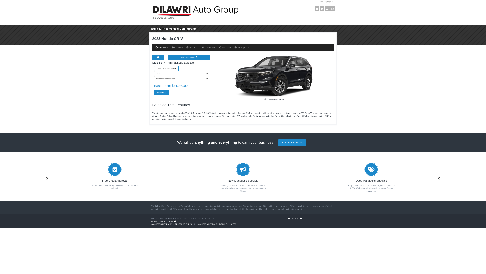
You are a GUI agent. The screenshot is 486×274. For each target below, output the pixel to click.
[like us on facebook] (317, 8)
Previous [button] (46, 178)
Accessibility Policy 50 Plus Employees (217, 224)
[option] (114, 177)
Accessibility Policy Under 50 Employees (172, 224)
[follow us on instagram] (332, 8)
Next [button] (439, 178)
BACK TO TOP (293, 218)
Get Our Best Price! (292, 142)
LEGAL (171, 221)
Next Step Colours (188, 57)
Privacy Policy (158, 221)
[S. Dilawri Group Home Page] (204, 11)
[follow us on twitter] (322, 8)
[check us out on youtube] (327, 8)
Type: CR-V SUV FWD (166, 68)
